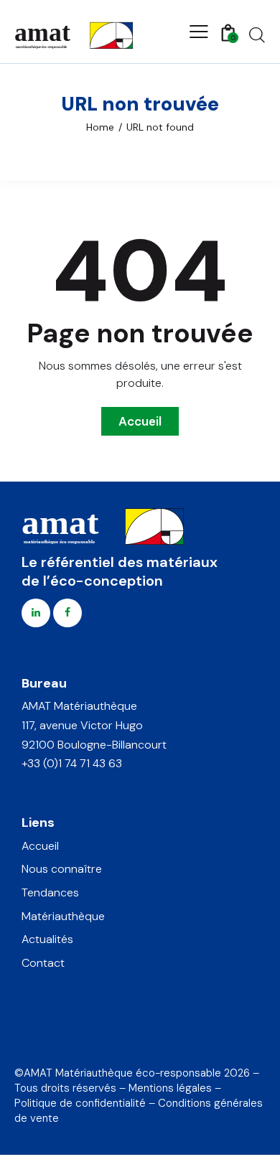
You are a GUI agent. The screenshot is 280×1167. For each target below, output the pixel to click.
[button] (199, 31)
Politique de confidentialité (80, 1103)
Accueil (140, 421)
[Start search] (257, 34)
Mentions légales (170, 1088)
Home (100, 127)
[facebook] (67, 613)
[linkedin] (36, 613)
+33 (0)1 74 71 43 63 (72, 763)
